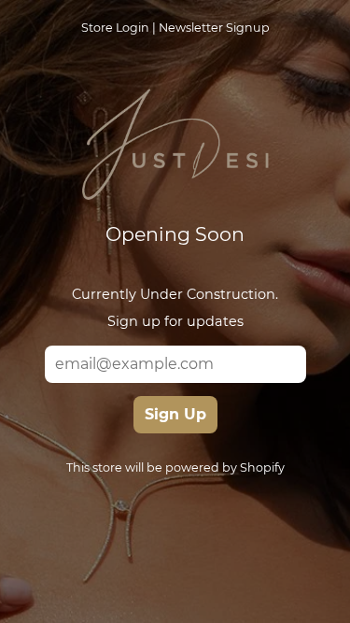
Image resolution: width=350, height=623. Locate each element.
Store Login (115, 28)
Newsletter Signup (214, 28)
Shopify (262, 467)
